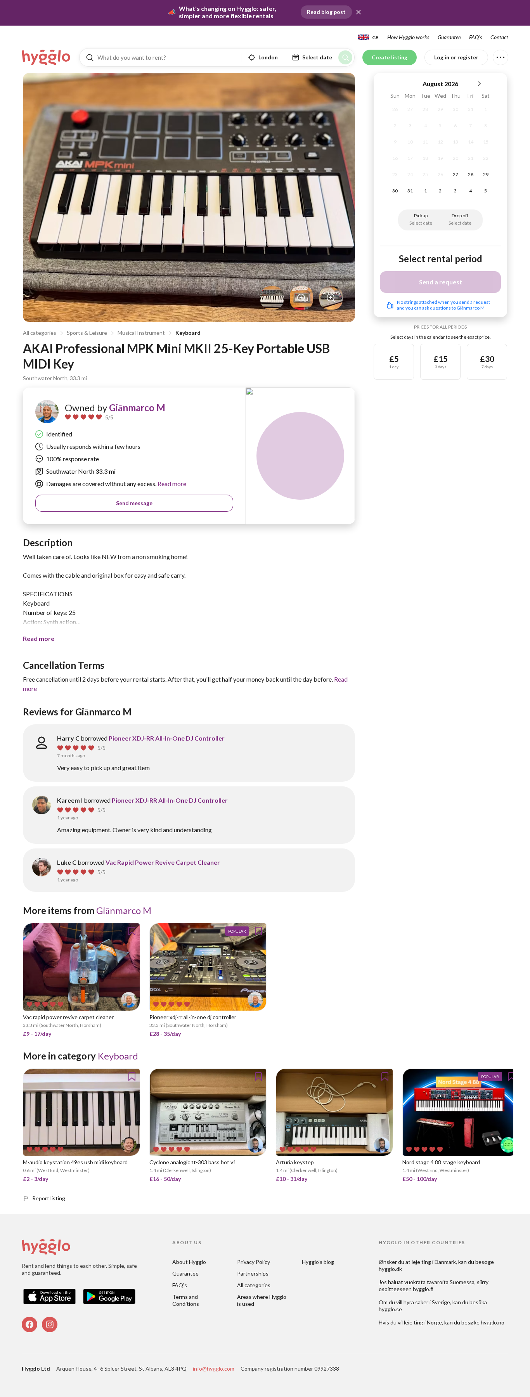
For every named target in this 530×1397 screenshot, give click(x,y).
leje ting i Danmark (434, 1262)
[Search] (345, 57)
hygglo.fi (423, 1289)
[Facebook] (29, 1324)
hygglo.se (390, 1309)
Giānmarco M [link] (137, 407)
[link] (46, 57)
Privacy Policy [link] (253, 1262)
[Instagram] (49, 1324)
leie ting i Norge (423, 1322)
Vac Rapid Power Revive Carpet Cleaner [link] (163, 862)
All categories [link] (253, 1285)
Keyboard (188, 332)
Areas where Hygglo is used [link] (262, 1300)
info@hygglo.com (213, 1368)
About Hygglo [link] (189, 1262)
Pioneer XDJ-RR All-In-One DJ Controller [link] (167, 738)
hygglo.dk (390, 1268)
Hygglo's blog (318, 1262)
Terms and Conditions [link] (185, 1300)
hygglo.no (492, 1322)
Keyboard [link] (118, 1055)
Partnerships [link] (252, 1273)
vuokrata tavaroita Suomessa (439, 1282)
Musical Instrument (141, 332)
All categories (39, 332)
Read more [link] (171, 483)
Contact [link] (499, 37)
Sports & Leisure (87, 332)
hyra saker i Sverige (427, 1302)
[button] (358, 12)
